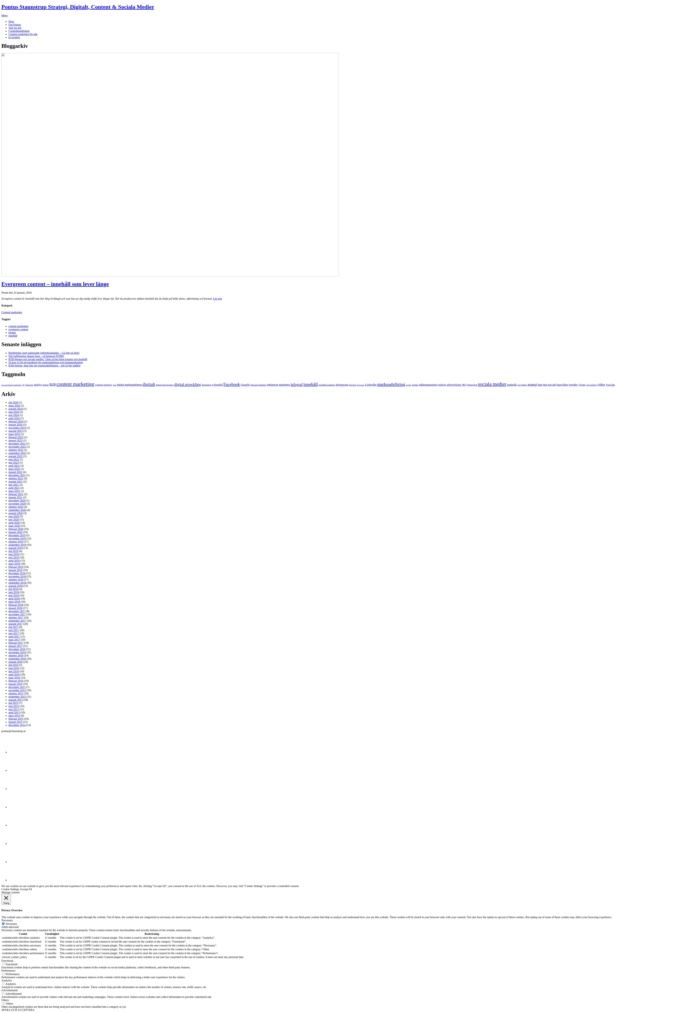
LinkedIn (371, 384)
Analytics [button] (6, 980)
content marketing (18, 326)
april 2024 (14, 418)
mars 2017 (14, 639)
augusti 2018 (15, 585)
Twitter (582, 384)
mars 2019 (14, 563)
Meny (4, 15)
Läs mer (217, 298)
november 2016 (17, 652)
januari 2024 (15, 424)
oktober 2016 (15, 655)
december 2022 (16, 443)
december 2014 (16, 725)
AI (23, 385)
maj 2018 (13, 595)
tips (540, 384)
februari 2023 (15, 437)
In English (14, 37)
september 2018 (17, 582)
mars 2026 (14, 405)
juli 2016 (13, 665)
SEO (464, 384)
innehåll (12, 335)
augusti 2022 (15, 456)
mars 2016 (14, 677)
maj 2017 (13, 633)
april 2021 (14, 487)
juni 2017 (13, 630)
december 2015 (16, 687)
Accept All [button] (26, 889)
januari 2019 (15, 570)
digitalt (149, 384)
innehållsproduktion (327, 385)
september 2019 (17, 544)
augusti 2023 (15, 430)
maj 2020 (13, 519)
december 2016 (16, 649)
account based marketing (11, 385)
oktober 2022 (15, 449)
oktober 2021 (15, 478)
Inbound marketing (258, 385)
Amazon (29, 385)
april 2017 (14, 636)
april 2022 (14, 465)
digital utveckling (187, 384)
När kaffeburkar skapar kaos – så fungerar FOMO (36, 356)
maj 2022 (13, 462)
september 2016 (17, 658)
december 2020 (16, 500)
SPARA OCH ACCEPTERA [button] (18, 1009)
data (114, 385)
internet (352, 385)
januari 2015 (15, 721)
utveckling (591, 385)
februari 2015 (15, 718)
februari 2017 (15, 642)
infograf (297, 384)
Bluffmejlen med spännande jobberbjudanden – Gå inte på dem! (43, 352)
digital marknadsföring (129, 384)
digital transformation (165, 385)
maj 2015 (13, 709)
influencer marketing (278, 384)
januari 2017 (15, 646)
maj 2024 (13, 415)
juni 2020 (13, 516)
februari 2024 (15, 421)
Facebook (231, 384)
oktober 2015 (15, 693)
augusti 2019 (15, 547)
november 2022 (17, 446)
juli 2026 (13, 402)
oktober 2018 (15, 579)
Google (245, 384)
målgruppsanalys (428, 384)
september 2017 (17, 620)
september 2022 (17, 453)
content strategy (103, 384)
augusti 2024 (15, 408)
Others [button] (5, 1000)
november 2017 (17, 614)
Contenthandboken (19, 31)
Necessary (11, 923)
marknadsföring (391, 384)
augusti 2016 (15, 661)
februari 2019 (15, 566)
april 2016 (14, 674)
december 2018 (16, 573)
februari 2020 (15, 528)
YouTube (610, 384)
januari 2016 (15, 683)
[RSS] (17, 880)
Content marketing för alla (22, 34)
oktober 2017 (15, 617)
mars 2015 (14, 715)
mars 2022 (14, 468)
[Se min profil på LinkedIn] (17, 770)
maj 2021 (13, 484)
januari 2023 (15, 440)
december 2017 (16, 611)
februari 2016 (15, 680)
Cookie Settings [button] (10, 889)
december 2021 (16, 475)
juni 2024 (13, 411)
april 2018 (14, 598)
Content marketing (11, 312)
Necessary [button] (7, 920)
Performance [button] (8, 970)
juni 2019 (13, 554)
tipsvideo (562, 384)
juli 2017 (13, 627)
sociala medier (492, 384)
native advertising (449, 384)
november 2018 (17, 576)
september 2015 (17, 696)
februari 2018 (15, 604)
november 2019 (17, 538)
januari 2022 (15, 472)
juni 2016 (13, 668)
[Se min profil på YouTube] (17, 806)
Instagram (342, 384)
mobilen (415, 385)
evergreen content (18, 329)
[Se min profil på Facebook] (17, 788)
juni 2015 (13, 706)
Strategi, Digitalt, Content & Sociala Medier (77, 7)
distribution (206, 385)
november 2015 (17, 690)
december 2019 (16, 535)
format (12, 332)
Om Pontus (14, 24)
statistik (512, 384)
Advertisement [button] (9, 990)
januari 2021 (15, 497)
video (601, 384)
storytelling (522, 385)
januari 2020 (15, 532)
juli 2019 (13, 551)
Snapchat (472, 384)
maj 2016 (13, 671)
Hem (11, 21)
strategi (532, 384)
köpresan (360, 385)
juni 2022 (13, 459)
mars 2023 (14, 434)
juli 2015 (13, 702)
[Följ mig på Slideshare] (17, 861)
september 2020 (17, 510)
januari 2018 (15, 608)
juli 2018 (13, 589)
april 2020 (14, 522)
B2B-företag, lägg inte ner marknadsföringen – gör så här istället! (44, 365)
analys (38, 384)
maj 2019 (13, 557)
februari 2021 (15, 494)
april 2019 (14, 560)
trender (573, 384)
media (408, 385)
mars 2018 (14, 601)
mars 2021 (14, 491)
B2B (52, 384)
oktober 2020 (15, 506)
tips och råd (549, 384)
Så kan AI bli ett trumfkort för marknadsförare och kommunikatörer (45, 362)
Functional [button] (7, 960)
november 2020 (17, 503)
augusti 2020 (15, 513)
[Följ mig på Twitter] (17, 752)
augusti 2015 (15, 699)
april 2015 (14, 712)
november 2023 (17, 427)
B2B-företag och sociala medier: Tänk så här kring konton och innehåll (47, 359)
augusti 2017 (15, 623)
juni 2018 (13, 592)
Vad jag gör (14, 27)
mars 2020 (14, 525)
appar (46, 384)
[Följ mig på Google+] (17, 825)
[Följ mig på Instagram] (17, 843)
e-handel (217, 384)
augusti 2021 (15, 481)
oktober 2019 (15, 541)
